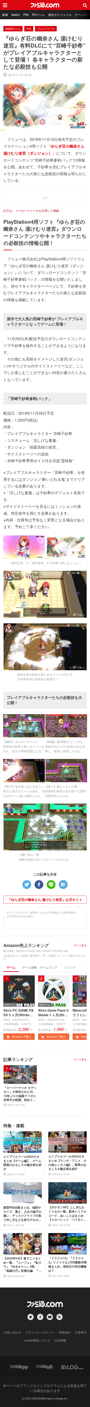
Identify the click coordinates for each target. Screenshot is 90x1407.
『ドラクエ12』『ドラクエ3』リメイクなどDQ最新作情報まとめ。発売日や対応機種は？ (67, 1264)
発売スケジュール (60, 15)
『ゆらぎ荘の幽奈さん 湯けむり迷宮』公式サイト (45, 899)
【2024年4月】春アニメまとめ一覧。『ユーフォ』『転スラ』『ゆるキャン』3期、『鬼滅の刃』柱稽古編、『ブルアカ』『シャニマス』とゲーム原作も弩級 (22, 1264)
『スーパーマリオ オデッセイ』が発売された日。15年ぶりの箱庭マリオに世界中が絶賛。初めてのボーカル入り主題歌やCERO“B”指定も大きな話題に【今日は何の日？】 (20, 1094)
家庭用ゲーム (13, 28)
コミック (70, 967)
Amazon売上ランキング (26, 945)
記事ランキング (18, 1059)
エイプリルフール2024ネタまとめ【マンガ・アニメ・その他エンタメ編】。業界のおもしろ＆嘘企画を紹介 (67, 1162)
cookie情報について (37, 1340)
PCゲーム (38, 15)
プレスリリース (46, 28)
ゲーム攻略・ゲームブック (39, 967)
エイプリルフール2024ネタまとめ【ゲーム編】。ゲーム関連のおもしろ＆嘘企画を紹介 (22, 1163)
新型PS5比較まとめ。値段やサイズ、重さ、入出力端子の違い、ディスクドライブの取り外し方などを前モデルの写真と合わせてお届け (22, 1213)
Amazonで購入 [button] (21, 1036)
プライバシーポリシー (40, 1332)
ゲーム (11, 967)
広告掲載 (60, 1340)
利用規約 (65, 1332)
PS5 (26, 15)
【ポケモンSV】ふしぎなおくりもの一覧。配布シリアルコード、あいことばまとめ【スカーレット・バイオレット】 (67, 1213)
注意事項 (80, 1332)
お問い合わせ (12, 1332)
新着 (5, 15)
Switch (15, 15)
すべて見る (80, 945)
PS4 (28, 28)
